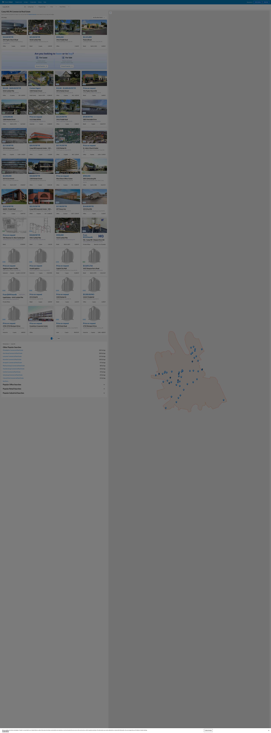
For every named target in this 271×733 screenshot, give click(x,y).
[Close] (268, 730)
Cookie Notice (5, 731)
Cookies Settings (208, 730)
